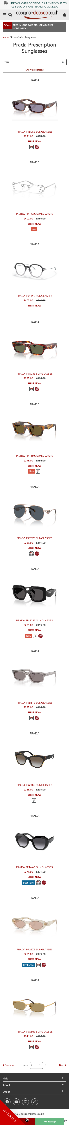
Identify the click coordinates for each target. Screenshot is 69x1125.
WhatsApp (49, 1121)
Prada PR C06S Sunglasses (34, 456)
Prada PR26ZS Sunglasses (34, 949)
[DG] (37, 14)
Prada (34, 80)
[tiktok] (34, 1101)
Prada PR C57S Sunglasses (34, 214)
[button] (13, 1112)
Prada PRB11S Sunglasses (34, 703)
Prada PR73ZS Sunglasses (34, 538)
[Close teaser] (27, 1120)
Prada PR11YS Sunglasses (34, 296)
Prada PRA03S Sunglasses (35, 374)
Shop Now (34, 141)
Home (6, 37)
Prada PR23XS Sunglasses (34, 785)
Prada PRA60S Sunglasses (35, 1032)
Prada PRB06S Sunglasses (34, 132)
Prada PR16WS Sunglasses (34, 867)
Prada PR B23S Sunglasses (34, 620)
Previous (9, 1065)
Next (62, 1065)
